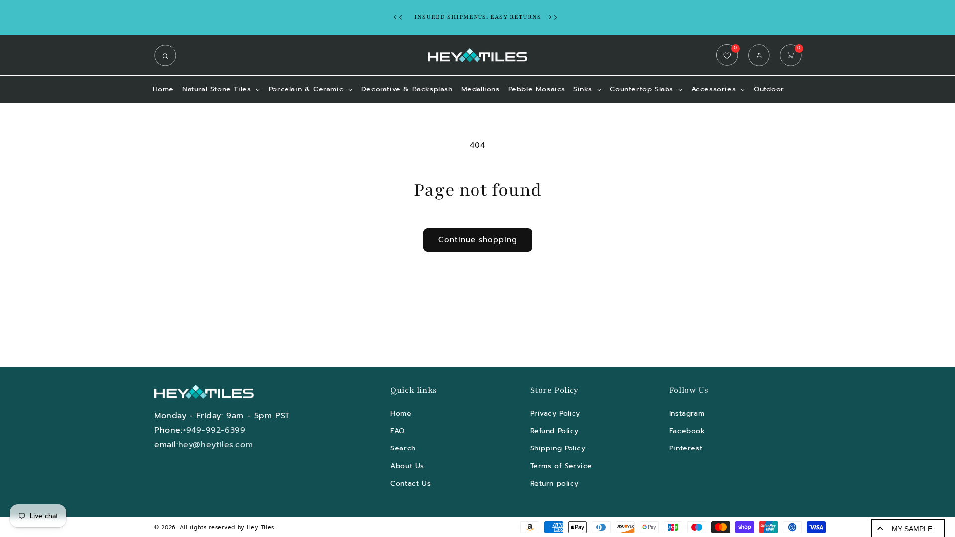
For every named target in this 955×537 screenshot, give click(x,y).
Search (403, 448)
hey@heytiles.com (215, 444)
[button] (167, 55)
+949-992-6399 (214, 430)
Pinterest (685, 448)
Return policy (554, 483)
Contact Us (410, 483)
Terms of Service (561, 466)
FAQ (397, 431)
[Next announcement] (555, 17)
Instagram (686, 413)
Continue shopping (477, 239)
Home (400, 413)
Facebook (687, 431)
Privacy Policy (555, 413)
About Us (407, 466)
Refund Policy (554, 431)
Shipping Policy (558, 448)
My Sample (912, 529)
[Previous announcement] (400, 17)
